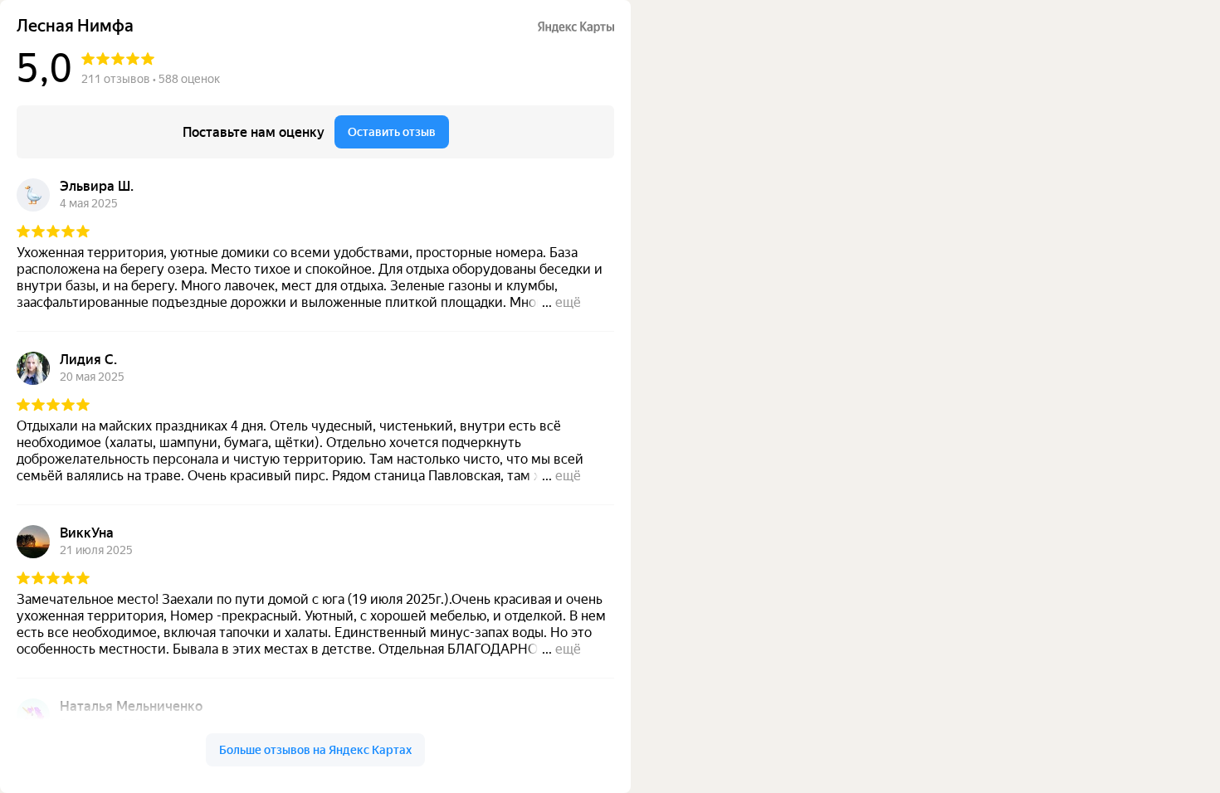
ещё (568, 302)
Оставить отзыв (392, 132)
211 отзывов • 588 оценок (150, 78)
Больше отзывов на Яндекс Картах (315, 750)
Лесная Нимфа (75, 26)
